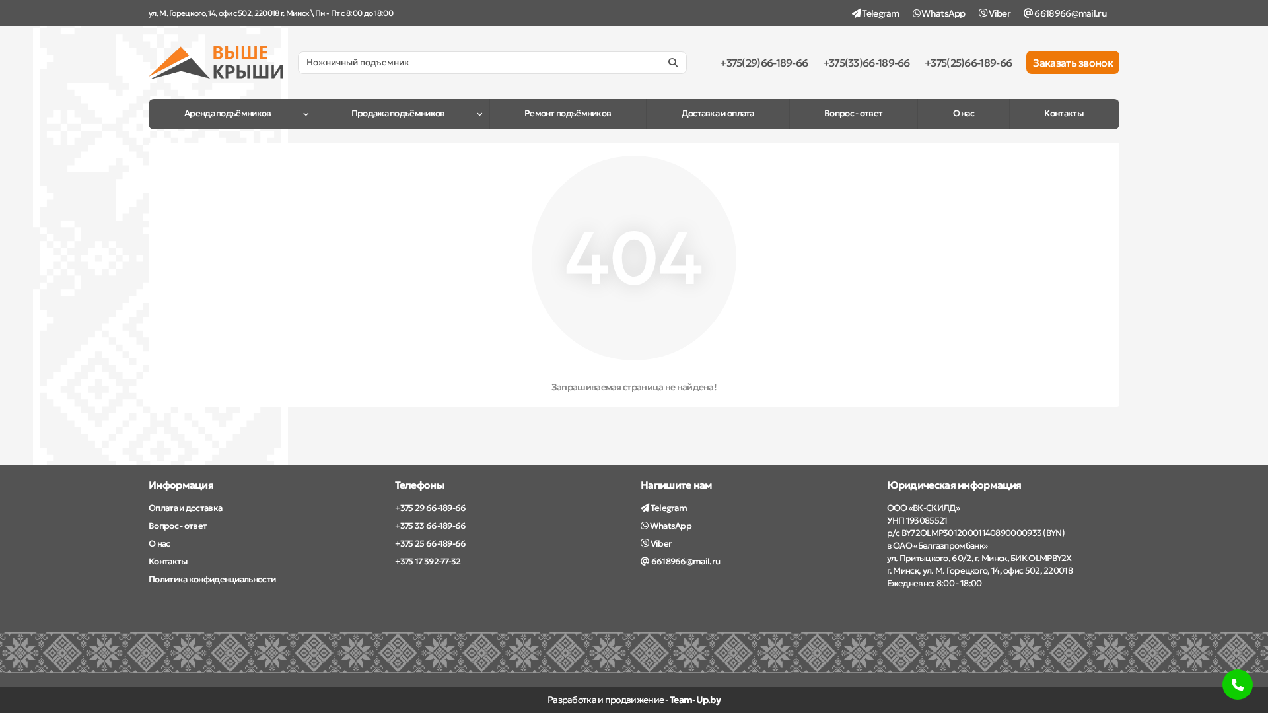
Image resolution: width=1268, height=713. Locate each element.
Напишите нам (677, 485)
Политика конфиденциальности (212, 579)
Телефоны (419, 485)
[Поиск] (673, 62)
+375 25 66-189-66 (430, 543)
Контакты (1063, 113)
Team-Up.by (695, 700)
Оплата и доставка (185, 508)
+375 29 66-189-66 (430, 508)
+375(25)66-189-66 (968, 62)
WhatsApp (943, 13)
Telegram (880, 13)
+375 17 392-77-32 (428, 561)
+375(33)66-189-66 (866, 62)
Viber (998, 13)
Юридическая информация (954, 485)
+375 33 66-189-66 (430, 525)
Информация (181, 485)
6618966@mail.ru (1069, 13)
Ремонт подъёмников (567, 113)
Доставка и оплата (718, 113)
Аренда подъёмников (227, 113)
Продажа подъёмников (398, 113)
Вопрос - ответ (853, 113)
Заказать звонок (1073, 62)
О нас (964, 113)
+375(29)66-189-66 (764, 62)
